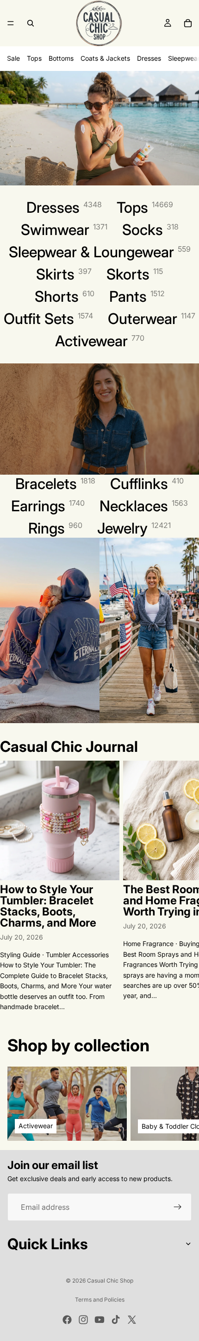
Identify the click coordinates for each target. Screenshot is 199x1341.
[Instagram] (83, 1319)
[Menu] (10, 23)
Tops (34, 58)
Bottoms (61, 58)
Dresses (149, 58)
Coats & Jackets (105, 58)
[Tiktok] (115, 1319)
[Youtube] (99, 1319)
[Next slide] (181, 886)
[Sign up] (177, 1207)
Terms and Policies (99, 1299)
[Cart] (188, 23)
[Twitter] (131, 1319)
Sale (13, 58)
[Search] (30, 23)
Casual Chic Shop (110, 1280)
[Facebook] (67, 1319)
